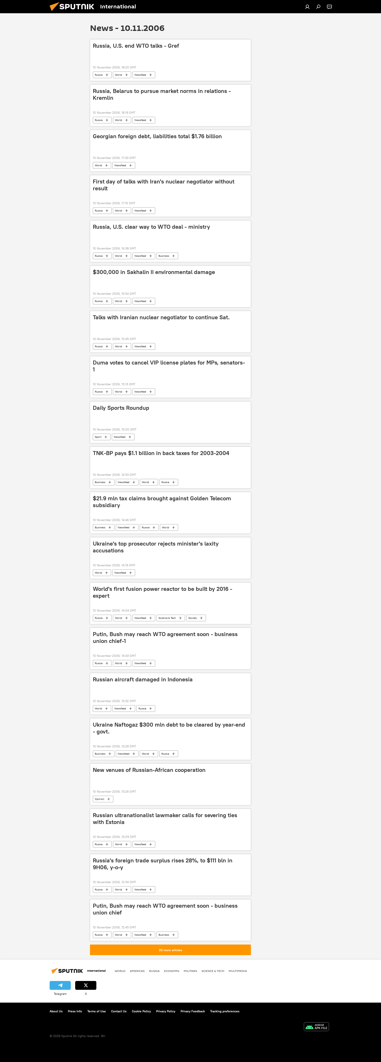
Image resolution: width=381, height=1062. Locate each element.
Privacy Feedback (193, 1011)
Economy (171, 971)
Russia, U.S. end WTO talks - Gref (136, 45)
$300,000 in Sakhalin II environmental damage (154, 272)
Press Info (75, 1011)
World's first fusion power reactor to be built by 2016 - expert (162, 592)
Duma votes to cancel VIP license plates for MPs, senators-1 (169, 366)
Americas (137, 971)
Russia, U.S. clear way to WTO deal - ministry (151, 226)
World (118, 74)
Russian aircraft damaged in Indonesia (143, 679)
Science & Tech (167, 618)
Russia (99, 74)
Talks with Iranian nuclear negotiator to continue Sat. (161, 317)
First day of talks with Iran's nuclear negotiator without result (163, 185)
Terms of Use (96, 1011)
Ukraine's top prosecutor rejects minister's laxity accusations (156, 547)
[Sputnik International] (73, 12)
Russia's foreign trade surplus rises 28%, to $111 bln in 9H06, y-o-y (162, 864)
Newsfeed (140, 74)
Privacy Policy (165, 1011)
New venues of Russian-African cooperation (149, 769)
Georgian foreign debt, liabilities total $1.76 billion (157, 136)
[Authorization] (307, 6)
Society (192, 618)
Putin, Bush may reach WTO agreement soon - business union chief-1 (165, 637)
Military (190, 971)
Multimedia (238, 971)
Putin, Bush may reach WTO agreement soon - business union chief (165, 909)
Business (164, 255)
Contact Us (119, 1011)
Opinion (99, 799)
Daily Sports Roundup (121, 407)
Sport (98, 436)
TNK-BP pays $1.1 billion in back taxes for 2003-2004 (161, 453)
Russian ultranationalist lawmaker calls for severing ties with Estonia (165, 819)
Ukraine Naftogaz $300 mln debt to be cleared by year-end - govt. (169, 728)
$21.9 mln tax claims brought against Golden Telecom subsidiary (162, 502)
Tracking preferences (224, 1011)
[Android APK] (316, 1027)
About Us (56, 1011)
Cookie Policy (141, 1011)
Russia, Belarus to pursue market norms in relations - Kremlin (162, 94)
